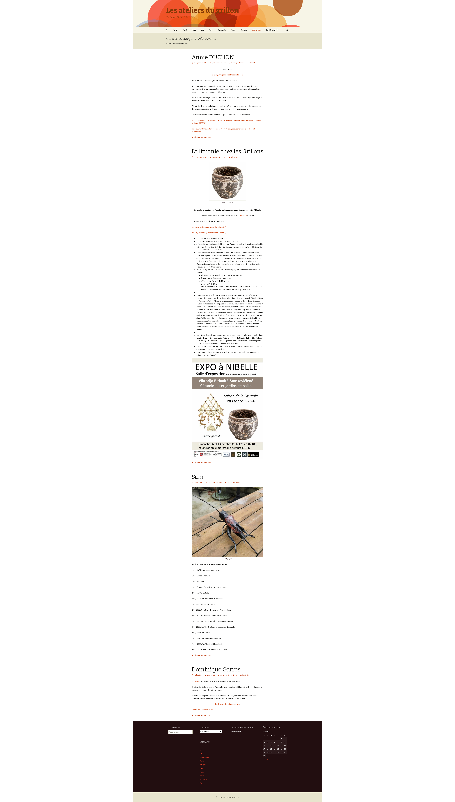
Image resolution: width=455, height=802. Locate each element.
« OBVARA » (242, 215)
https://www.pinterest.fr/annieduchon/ (227, 75)
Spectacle (222, 30)
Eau (202, 30)
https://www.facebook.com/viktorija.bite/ (209, 227)
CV (228, 482)
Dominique (196, 681)
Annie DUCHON (213, 57)
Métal (185, 30)
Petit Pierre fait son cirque (202, 710)
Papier (175, 30)
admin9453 (252, 63)
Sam (198, 476)
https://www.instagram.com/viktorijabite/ (209, 232)
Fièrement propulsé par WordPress (227, 797)
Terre (194, 30)
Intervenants (256, 30)
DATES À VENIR (272, 30)
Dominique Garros (216, 669)
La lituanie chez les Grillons (227, 151)
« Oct (267, 759)
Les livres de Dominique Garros (227, 704)
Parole (233, 30)
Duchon (242, 63)
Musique (244, 30)
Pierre (211, 30)
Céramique (235, 63)
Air (167, 30)
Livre (235, 675)
